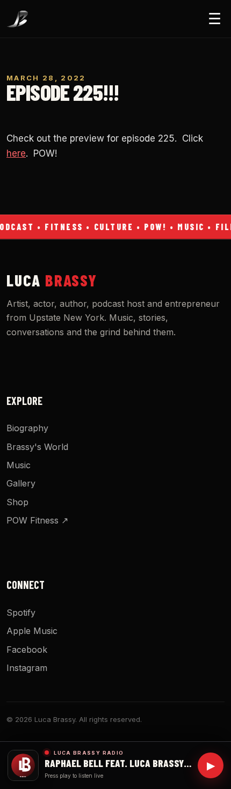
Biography (27, 428)
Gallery (20, 483)
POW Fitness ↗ (37, 520)
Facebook (26, 649)
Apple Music (31, 630)
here (16, 153)
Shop (17, 502)
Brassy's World (37, 446)
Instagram (26, 667)
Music (18, 465)
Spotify (20, 612)
